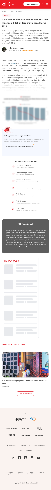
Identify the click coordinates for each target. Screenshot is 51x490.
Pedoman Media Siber (30, 473)
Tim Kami (29, 450)
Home (4, 11)
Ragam (12, 11)
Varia (20, 11)
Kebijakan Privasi (20, 473)
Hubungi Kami (11, 445)
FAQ (20, 450)
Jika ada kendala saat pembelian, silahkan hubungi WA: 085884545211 (25, 144)
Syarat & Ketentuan (41, 473)
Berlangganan (32, 4)
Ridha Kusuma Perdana (16, 48)
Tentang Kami (25, 445)
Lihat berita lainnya (25, 394)
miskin (13, 63)
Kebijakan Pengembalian (10, 473)
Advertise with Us (39, 445)
